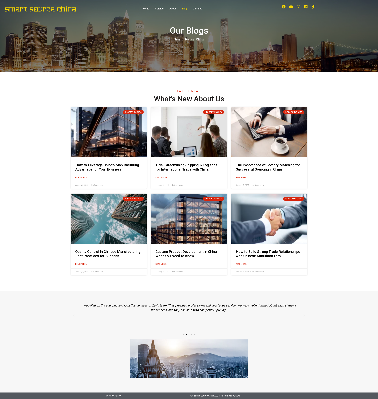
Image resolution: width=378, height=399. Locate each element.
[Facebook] (283, 6)
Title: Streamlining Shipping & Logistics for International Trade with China (186, 167)
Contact (197, 8)
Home (146, 8)
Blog (184, 8)
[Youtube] (291, 6)
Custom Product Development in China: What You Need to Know (186, 254)
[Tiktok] (313, 6)
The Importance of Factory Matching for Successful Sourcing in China (268, 167)
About (173, 8)
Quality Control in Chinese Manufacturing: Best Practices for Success (108, 254)
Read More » (81, 177)
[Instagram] (298, 6)
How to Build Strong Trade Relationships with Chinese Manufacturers (268, 254)
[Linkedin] (305, 6)
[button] (183, 334)
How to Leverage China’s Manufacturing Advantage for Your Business (107, 167)
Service (159, 8)
